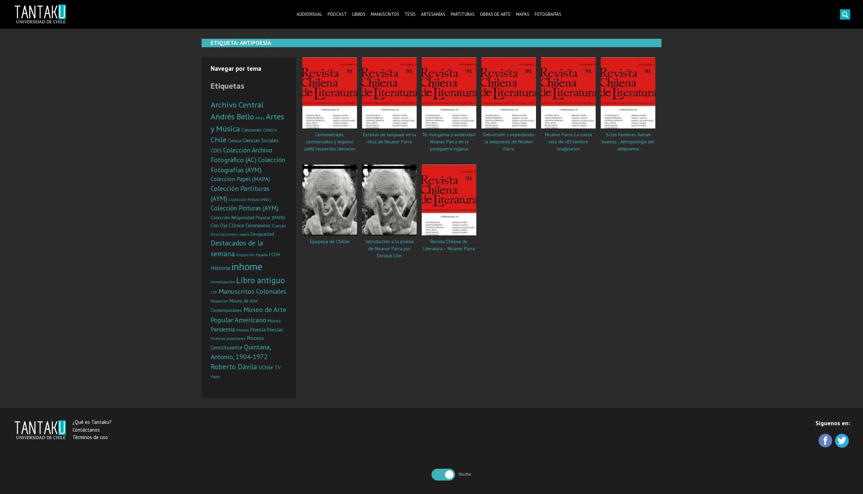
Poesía (258, 329)
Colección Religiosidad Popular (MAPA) (248, 217)
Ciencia (234, 141)
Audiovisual (309, 14)
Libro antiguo (260, 280)
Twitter (842, 441)
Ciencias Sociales (261, 140)
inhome (246, 266)
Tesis (410, 14)
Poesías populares (228, 338)
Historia (220, 268)
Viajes (215, 376)
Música (274, 321)
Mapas (522, 14)
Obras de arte (495, 14)
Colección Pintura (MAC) (250, 199)
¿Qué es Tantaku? (92, 422)
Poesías (275, 329)
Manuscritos (385, 14)
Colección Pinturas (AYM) (244, 208)
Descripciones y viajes (230, 234)
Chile (219, 139)
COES (216, 150)
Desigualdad (262, 234)
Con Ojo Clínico (227, 225)
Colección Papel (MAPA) (240, 179)
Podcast (337, 14)
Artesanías (433, 14)
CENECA (270, 130)
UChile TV (270, 367)
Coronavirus (258, 225)
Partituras (463, 14)
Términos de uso (90, 437)
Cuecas (279, 226)
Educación (245, 254)
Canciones (251, 130)
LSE (214, 292)
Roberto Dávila (234, 366)
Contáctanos (86, 430)
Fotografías (548, 14)
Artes (260, 117)
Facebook (826, 441)
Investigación (223, 281)
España (262, 254)
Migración (219, 300)
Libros (358, 14)
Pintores (242, 330)
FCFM (274, 255)
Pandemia (223, 329)
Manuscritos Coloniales (252, 291)
